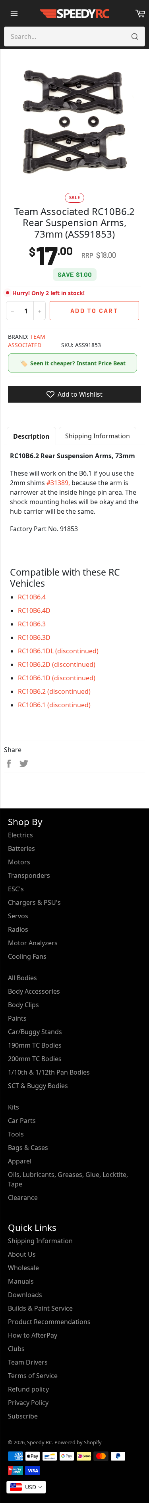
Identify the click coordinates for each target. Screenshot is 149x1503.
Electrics (20, 835)
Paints (17, 1018)
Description (31, 436)
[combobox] (26, 1487)
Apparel (19, 1161)
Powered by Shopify (78, 1442)
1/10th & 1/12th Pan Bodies (49, 1072)
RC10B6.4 (32, 597)
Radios (18, 929)
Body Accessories (34, 991)
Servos (18, 916)
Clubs (16, 1348)
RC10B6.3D (34, 637)
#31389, (58, 482)
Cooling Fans (27, 956)
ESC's (16, 889)
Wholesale (23, 1267)
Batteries (21, 848)
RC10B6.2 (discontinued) (54, 691)
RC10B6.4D (34, 610)
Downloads (25, 1294)
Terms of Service (33, 1375)
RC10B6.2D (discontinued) (56, 664)
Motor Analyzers (33, 943)
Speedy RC (39, 1442)
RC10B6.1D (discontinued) (56, 678)
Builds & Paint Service (40, 1308)
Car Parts (22, 1120)
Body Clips (23, 1004)
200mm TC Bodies (35, 1058)
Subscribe (23, 1416)
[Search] (134, 36)
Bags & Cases (28, 1147)
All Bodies (22, 977)
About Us (22, 1254)
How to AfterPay (32, 1335)
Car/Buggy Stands (35, 1031)
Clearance (23, 1197)
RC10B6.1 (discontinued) (54, 705)
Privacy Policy (28, 1402)
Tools (16, 1134)
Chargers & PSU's (34, 902)
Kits (13, 1107)
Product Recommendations (49, 1321)
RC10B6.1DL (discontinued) (58, 651)
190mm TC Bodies (35, 1045)
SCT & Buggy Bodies (38, 1085)
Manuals (21, 1281)
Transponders (29, 875)
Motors (19, 862)
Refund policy (28, 1389)
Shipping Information (97, 436)
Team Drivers (28, 1362)
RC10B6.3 (32, 624)
